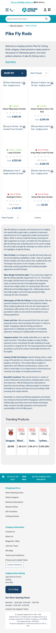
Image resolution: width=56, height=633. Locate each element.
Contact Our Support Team (16, 609)
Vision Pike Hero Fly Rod (41, 197)
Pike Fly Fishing (16, 26)
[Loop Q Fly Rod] (14, 136)
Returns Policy (11, 507)
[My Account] (45, 9)
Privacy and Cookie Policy (16, 560)
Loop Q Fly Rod (14, 153)
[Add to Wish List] (24, 83)
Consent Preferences (14, 565)
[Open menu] (7, 10)
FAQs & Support (12, 497)
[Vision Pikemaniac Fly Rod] (14, 92)
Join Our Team (11, 546)
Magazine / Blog (12, 541)
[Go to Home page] (30, 10)
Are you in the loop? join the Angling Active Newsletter (29, 477)
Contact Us (10, 532)
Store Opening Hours (14, 493)
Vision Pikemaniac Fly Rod (14, 109)
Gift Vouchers (11, 511)
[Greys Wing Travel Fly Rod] (42, 136)
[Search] (46, 18)
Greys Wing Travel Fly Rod (42, 153)
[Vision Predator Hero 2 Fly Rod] (42, 92)
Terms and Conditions (14, 555)
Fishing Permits (12, 516)
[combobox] (28, 19)
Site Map (9, 551)
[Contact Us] (12, 10)
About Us (9, 536)
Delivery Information (14, 502)
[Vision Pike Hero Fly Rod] (42, 180)
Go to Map (13, 589)
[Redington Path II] (14, 180)
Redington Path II (14, 197)
